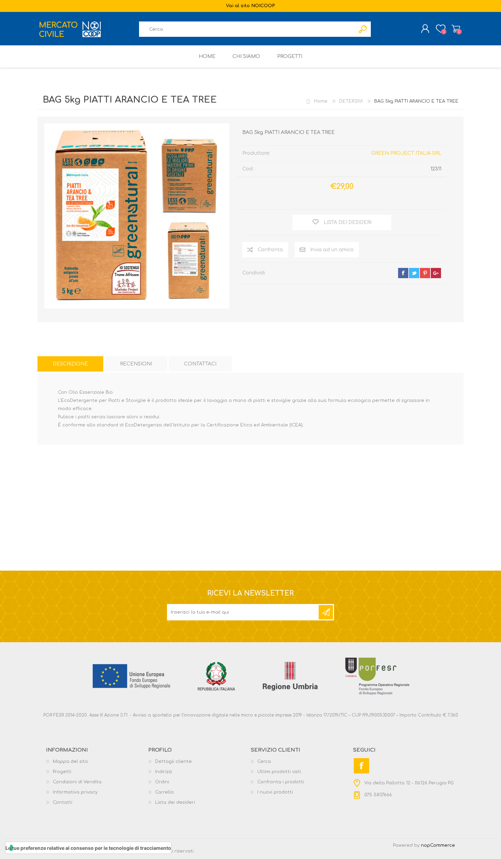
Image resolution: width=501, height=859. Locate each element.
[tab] (70, 364)
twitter (414, 273)
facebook (403, 273)
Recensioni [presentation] (136, 363)
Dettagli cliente (173, 761)
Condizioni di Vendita (77, 782)
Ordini (162, 782)
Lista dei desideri (175, 802)
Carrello (456, 28)
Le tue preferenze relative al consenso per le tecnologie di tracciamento (88, 848)
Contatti (62, 802)
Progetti (62, 771)
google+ (436, 273)
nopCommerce (438, 845)
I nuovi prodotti (275, 792)
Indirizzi (163, 771)
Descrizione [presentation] (70, 363)
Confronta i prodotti (280, 782)
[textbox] (247, 29)
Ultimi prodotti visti (279, 771)
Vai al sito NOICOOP (250, 5)
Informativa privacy (75, 792)
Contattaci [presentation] (200, 363)
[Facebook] (361, 765)
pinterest (425, 273)
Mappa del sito (70, 761)
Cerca (264, 761)
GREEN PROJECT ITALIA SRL (406, 153)
